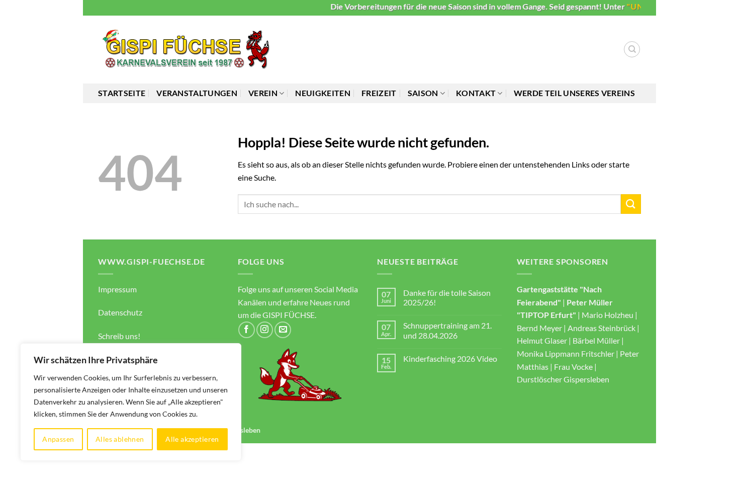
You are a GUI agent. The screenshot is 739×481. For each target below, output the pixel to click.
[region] (130, 402)
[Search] (632, 49)
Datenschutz (120, 312)
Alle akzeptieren (192, 439)
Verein (263, 93)
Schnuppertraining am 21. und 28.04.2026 (447, 330)
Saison (423, 93)
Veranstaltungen (196, 93)
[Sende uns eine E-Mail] (282, 330)
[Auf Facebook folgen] (246, 330)
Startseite (121, 93)
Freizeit (379, 93)
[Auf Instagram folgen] (264, 330)
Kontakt (476, 93)
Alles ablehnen (120, 439)
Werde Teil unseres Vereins (574, 93)
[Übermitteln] (631, 204)
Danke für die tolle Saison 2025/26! (447, 297)
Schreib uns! (119, 336)
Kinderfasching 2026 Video (450, 358)
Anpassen (58, 439)
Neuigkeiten (322, 93)
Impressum (117, 289)
